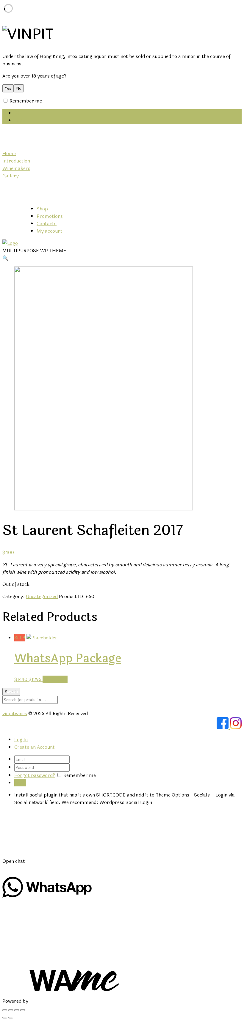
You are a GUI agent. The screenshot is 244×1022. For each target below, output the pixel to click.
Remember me (25, 101)
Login (20, 120)
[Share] (10, 1010)
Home (9, 153)
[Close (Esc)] (4, 1010)
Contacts (47, 223)
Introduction (16, 161)
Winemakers (16, 168)
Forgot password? (34, 775)
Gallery (10, 175)
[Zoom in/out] (22, 1010)
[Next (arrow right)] (10, 1017)
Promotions (50, 216)
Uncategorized (42, 596)
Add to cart (55, 679)
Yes (8, 88)
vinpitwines (14, 713)
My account (49, 231)
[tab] (128, 739)
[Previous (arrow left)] (4, 1017)
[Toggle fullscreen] (16, 1010)
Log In (21, 739)
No (18, 88)
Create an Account (34, 747)
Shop (42, 208)
